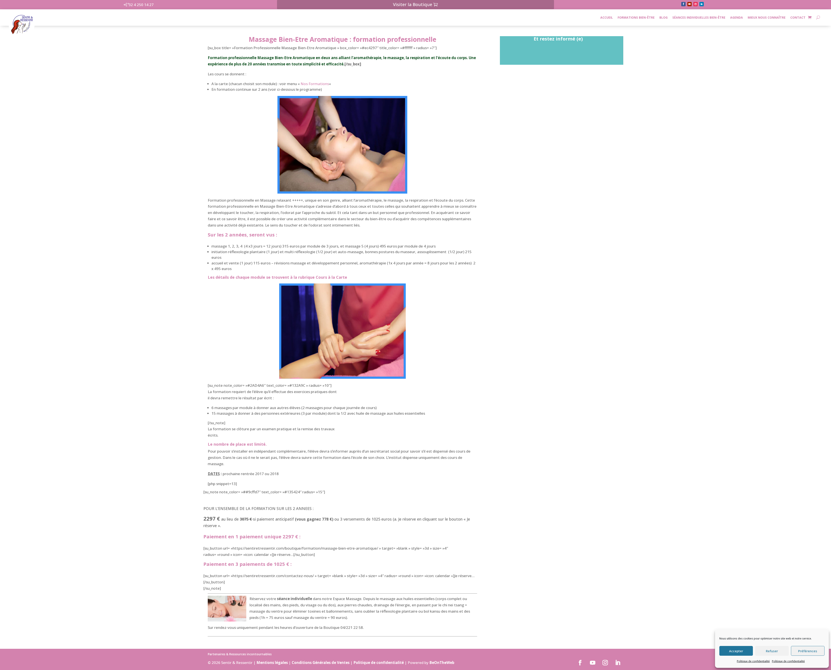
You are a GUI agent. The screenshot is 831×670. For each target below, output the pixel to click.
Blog (663, 17)
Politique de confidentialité (753, 661)
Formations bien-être (636, 17)
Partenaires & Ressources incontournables (240, 654)
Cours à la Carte (331, 277)
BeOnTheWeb (441, 662)
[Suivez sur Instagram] (695, 4)
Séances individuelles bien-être (698, 17)
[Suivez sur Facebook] (683, 4)
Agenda (736, 17)
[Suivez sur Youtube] (689, 4)
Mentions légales (272, 662)
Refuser (772, 651)
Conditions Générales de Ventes (320, 662)
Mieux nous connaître (767, 17)
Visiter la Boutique (412, 4)
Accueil (606, 17)
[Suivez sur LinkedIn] (701, 4)
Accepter (736, 651)
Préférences (807, 651)
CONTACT (797, 17)
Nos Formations (315, 83)
